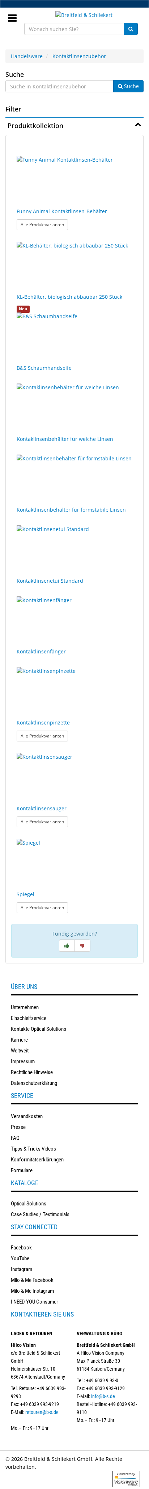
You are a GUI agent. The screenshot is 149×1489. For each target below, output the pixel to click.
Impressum (23, 1061)
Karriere (19, 1040)
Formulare (22, 1170)
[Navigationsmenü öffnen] (15, 16)
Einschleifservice (28, 1018)
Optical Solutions (28, 1203)
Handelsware (27, 56)
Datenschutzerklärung (34, 1083)
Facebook (21, 1247)
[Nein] (82, 946)
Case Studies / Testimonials (40, 1214)
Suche (14, 74)
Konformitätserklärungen (37, 1159)
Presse (18, 1127)
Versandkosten (27, 1116)
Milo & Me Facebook (32, 1280)
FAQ (15, 1138)
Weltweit (20, 1050)
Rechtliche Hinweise (32, 1072)
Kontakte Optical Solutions (38, 1029)
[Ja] (67, 946)
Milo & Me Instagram (32, 1291)
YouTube (20, 1258)
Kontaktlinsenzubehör (79, 56)
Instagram (21, 1269)
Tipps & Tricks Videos (33, 1149)
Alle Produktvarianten (44, 224)
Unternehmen (25, 1007)
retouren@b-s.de (42, 1412)
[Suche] (131, 29)
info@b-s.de (103, 1396)
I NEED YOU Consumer (34, 1302)
